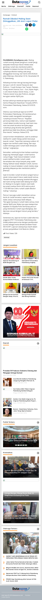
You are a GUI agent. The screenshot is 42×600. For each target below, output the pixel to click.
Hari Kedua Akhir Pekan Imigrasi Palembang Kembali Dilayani (24, 390)
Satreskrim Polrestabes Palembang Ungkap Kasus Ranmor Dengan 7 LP (30, 261)
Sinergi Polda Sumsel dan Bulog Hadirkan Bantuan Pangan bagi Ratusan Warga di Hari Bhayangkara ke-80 (29, 295)
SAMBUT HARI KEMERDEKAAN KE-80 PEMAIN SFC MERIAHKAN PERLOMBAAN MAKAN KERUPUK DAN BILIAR (22, 557)
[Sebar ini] (26, 24)
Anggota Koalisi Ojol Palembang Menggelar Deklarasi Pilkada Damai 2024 (21, 439)
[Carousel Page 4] (23, 445)
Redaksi (27, 595)
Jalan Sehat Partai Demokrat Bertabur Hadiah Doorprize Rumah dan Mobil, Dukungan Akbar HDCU (22, 563)
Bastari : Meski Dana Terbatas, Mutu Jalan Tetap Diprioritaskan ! (25, 410)
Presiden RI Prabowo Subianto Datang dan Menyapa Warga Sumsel (20, 372)
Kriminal (5, 28)
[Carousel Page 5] (26, 445)
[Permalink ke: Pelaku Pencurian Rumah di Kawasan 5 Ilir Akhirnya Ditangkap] (30, 271)
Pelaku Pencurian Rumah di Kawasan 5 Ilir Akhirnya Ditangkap (30, 278)
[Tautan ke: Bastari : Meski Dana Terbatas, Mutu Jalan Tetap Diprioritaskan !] (7, 412)
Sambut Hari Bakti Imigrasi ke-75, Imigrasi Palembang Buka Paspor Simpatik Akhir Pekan (24, 400)
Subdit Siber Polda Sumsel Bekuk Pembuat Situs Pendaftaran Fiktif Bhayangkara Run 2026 (11, 278)
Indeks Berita (6, 597)
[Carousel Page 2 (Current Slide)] (19, 445)
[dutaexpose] (21, 2)
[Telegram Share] (33, 24)
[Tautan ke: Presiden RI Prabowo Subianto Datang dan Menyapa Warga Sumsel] (21, 357)
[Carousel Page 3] (21, 445)
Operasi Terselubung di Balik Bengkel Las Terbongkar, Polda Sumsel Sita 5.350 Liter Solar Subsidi (11, 261)
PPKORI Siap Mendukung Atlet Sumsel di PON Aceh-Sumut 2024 (21, 580)
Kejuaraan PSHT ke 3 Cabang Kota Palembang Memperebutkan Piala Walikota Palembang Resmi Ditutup (22, 574)
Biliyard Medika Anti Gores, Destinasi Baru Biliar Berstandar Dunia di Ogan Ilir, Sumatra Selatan (22, 568)
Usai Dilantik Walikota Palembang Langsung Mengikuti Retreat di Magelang (24, 380)
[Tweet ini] (30, 24)
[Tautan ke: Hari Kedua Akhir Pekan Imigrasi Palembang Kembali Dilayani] (7, 392)
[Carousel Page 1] (16, 445)
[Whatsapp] (26, 29)
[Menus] (3, 2)
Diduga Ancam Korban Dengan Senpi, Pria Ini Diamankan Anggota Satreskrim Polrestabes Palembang (11, 295)
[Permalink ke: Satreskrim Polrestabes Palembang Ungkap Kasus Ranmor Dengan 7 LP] (30, 254)
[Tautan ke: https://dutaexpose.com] (38, 343)
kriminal (6, 237)
